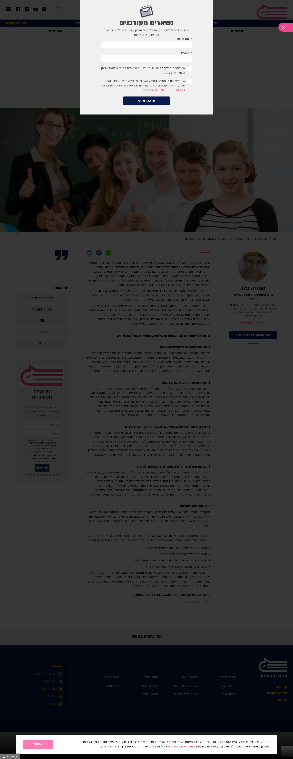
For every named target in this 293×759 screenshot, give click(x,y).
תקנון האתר (175, 90)
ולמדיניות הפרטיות (154, 90)
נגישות (11, 756)
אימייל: (185, 53)
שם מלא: (183, 39)
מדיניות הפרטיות (182, 746)
